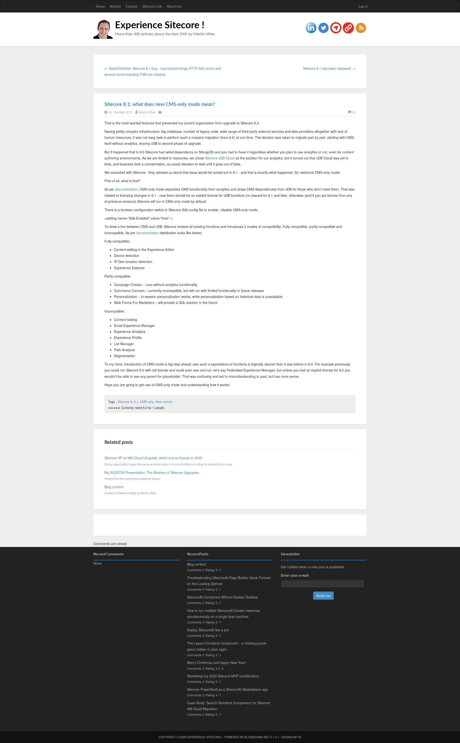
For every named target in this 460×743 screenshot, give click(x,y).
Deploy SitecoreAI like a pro (208, 629)
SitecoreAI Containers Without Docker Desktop (222, 597)
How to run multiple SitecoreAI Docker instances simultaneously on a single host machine (223, 613)
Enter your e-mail (295, 575)
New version (163, 401)
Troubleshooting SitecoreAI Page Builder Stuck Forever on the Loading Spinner (229, 580)
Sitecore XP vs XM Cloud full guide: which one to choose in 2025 (153, 457)
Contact (132, 6)
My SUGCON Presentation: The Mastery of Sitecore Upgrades (151, 472)
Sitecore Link (152, 6)
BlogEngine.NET (257, 737)
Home (100, 6)
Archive (115, 6)
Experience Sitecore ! (159, 25)
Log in (363, 6)
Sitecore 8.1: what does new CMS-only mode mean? (159, 104)
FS (299, 737)
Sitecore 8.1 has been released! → (329, 68)
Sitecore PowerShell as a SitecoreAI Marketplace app (227, 689)
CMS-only (147, 401)
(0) (354, 112)
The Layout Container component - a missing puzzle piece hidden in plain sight (226, 646)
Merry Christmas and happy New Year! (216, 662)
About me (174, 6)
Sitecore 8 (125, 401)
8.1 (136, 401)
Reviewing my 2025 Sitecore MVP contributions (223, 675)
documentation (126, 189)
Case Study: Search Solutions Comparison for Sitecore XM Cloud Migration (228, 705)
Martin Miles (147, 112)
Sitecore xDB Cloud (220, 158)
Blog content (113, 486)
